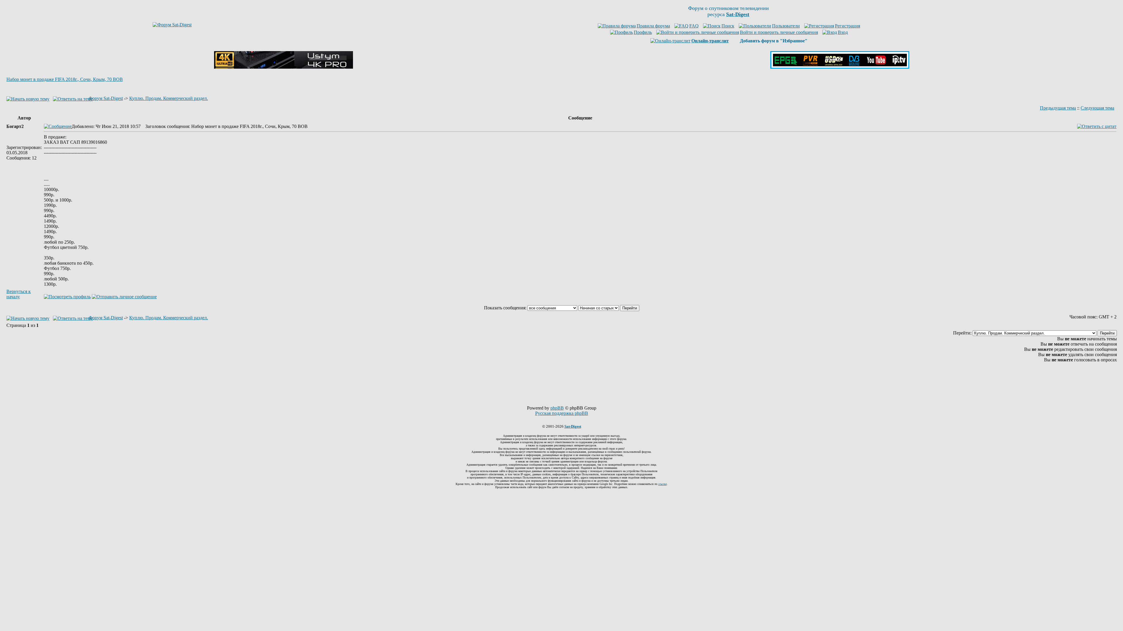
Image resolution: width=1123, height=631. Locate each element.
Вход (843, 32)
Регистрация (847, 25)
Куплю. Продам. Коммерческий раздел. (168, 98)
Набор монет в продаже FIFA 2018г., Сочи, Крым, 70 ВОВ (64, 79)
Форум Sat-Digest (106, 98)
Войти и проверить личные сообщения (779, 32)
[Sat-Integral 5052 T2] (839, 67)
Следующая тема (1097, 107)
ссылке (662, 484)
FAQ (694, 25)
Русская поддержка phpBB (561, 413)
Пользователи (786, 25)
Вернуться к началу (18, 294)
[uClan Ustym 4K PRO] (283, 67)
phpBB (557, 407)
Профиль (643, 32)
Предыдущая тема (1058, 107)
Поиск (727, 25)
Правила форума (653, 25)
